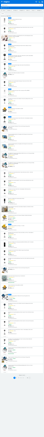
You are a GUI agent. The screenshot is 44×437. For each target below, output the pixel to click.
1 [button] (14, 377)
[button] (39, 5)
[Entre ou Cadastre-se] (42, 2)
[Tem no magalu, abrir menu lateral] (2, 2)
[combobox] (22, 5)
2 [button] (16, 377)
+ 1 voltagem (4, 114)
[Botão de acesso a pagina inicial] (19, 2)
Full (3, 13)
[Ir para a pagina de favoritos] (36, 1)
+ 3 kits (5, 141)
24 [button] (27, 377)
